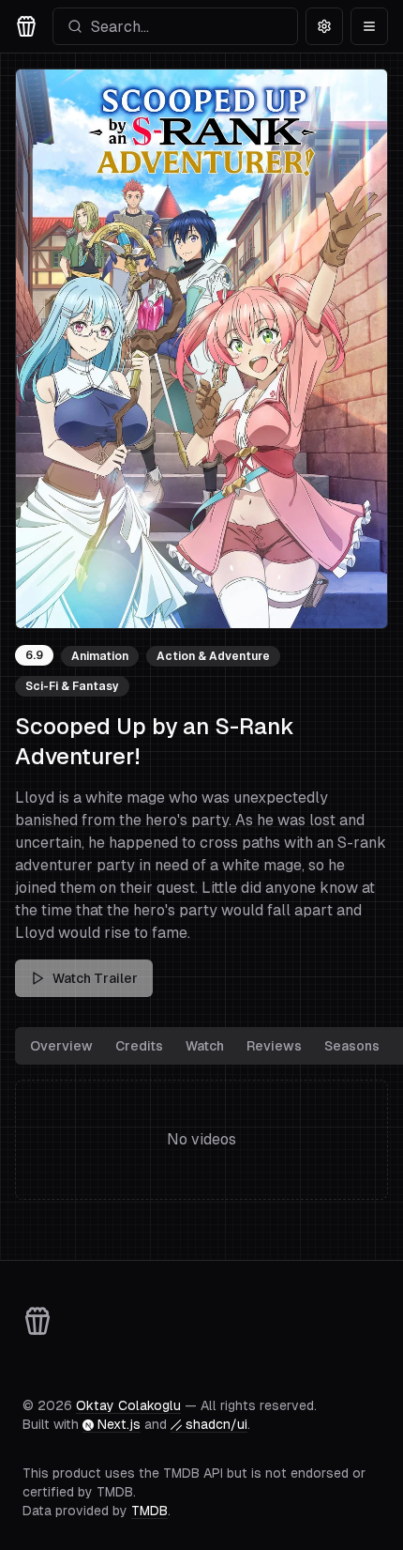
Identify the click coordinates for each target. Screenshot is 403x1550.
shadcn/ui (216, 1424)
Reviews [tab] (274, 1045)
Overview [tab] (61, 1045)
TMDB (149, 1510)
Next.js (119, 1424)
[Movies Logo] (26, 26)
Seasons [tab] (352, 1045)
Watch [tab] (205, 1045)
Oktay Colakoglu (128, 1405)
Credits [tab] (139, 1045)
